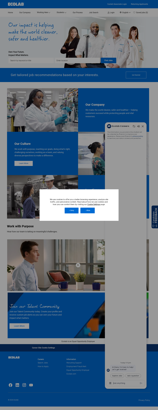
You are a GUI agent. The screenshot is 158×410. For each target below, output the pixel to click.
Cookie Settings (93, 204)
